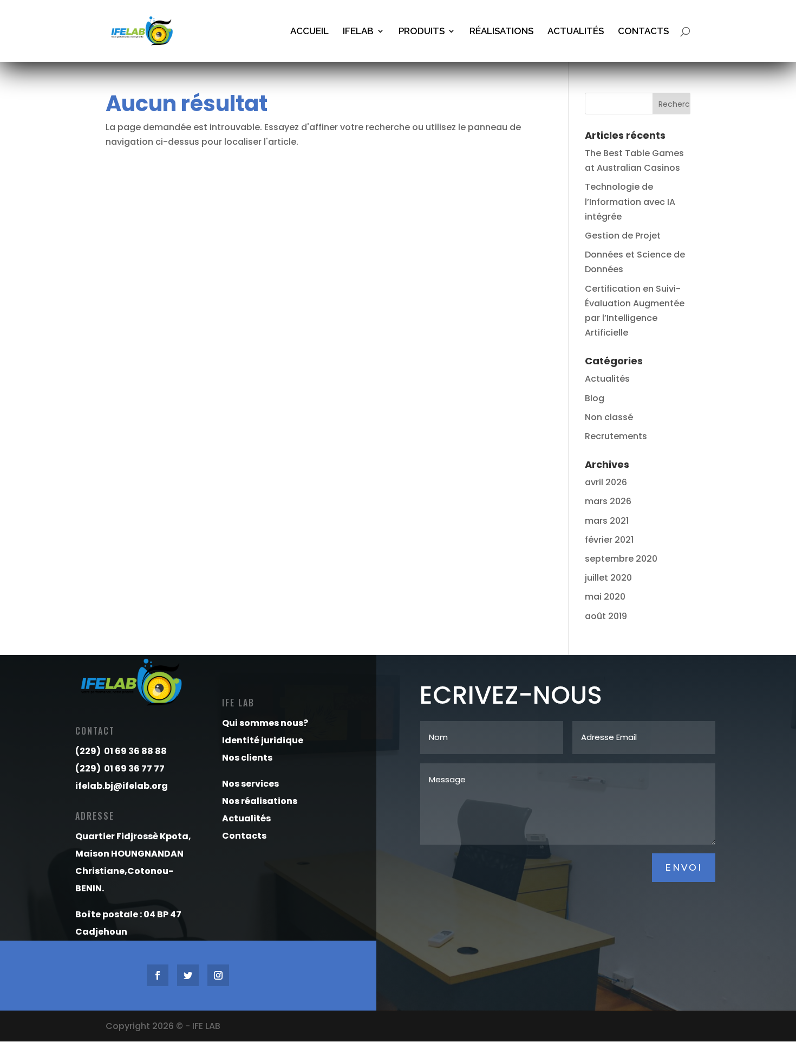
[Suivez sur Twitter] (188, 975)
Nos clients (247, 757)
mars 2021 (607, 520)
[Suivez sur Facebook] (157, 975)
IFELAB (358, 31)
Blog (594, 398)
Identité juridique (262, 740)
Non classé (609, 417)
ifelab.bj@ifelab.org (121, 786)
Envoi (683, 868)
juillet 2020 (608, 577)
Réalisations (501, 31)
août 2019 (606, 616)
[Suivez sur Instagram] (218, 975)
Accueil (309, 31)
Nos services (250, 783)
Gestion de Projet (623, 235)
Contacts (643, 31)
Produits (422, 31)
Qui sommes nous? (265, 723)
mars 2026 (608, 501)
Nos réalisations (259, 801)
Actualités (575, 31)
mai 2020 (605, 596)
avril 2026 (606, 482)
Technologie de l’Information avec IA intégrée (630, 201)
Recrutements (616, 436)
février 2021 (609, 539)
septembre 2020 (621, 558)
